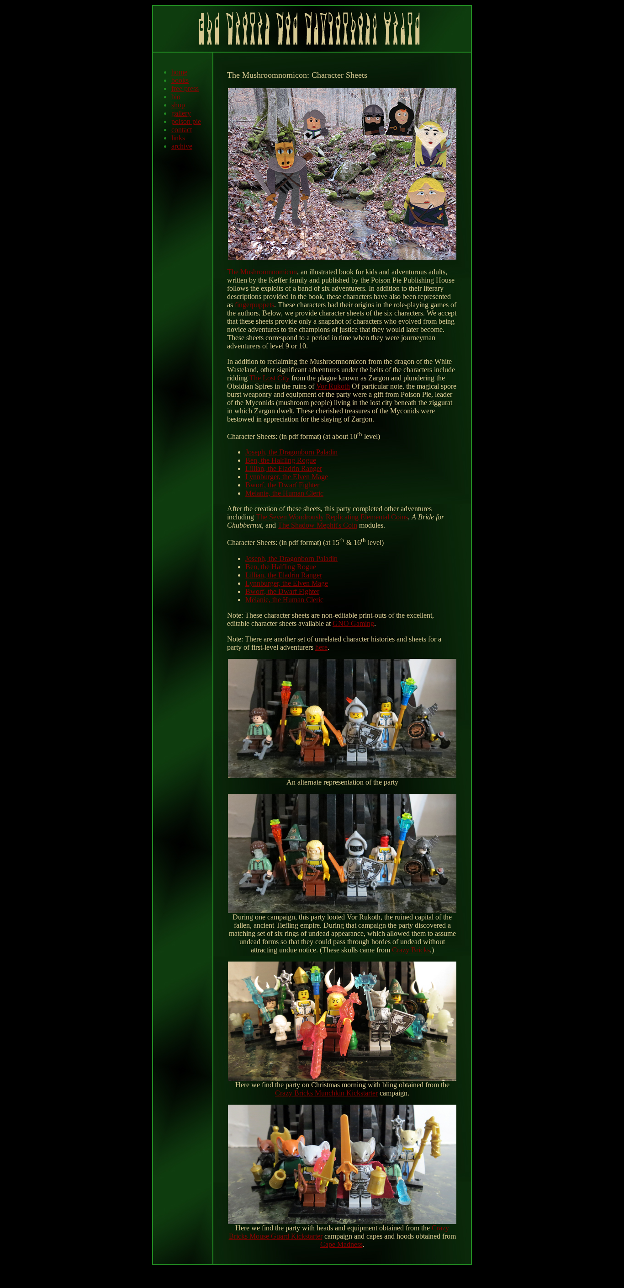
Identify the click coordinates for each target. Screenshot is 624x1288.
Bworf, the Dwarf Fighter (282, 485)
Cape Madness (341, 1244)
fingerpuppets (254, 305)
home (179, 72)
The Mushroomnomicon (262, 272)
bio (175, 97)
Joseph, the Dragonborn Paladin (291, 452)
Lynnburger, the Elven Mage (286, 477)
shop (178, 105)
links (178, 138)
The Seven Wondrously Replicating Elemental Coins (332, 517)
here (321, 647)
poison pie (186, 121)
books (180, 80)
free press (185, 88)
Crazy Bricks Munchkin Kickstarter (326, 1093)
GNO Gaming (353, 623)
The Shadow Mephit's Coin (317, 525)
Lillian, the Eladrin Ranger (283, 468)
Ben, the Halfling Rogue (280, 460)
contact (181, 130)
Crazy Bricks (411, 950)
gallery (181, 113)
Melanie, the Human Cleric (284, 493)
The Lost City (269, 378)
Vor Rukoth (333, 386)
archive (181, 146)
